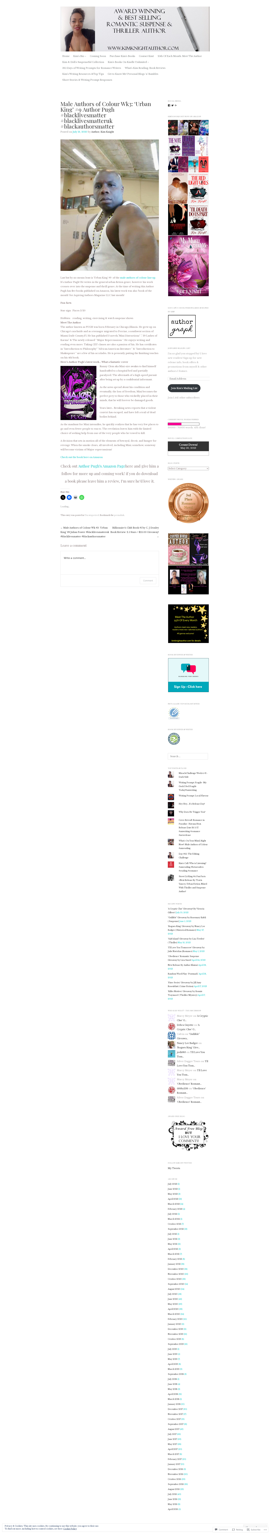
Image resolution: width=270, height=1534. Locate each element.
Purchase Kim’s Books (122, 56)
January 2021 (174, 1264)
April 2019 (173, 1364)
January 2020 (174, 1324)
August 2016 (174, 1489)
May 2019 (172, 1359)
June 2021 (172, 1239)
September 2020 (176, 1284)
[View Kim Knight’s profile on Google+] (176, 105)
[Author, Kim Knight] (135, 29)
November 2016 (175, 1474)
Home (66, 56)
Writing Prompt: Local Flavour (193, 796)
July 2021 (172, 1234)
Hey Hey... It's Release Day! (192, 804)
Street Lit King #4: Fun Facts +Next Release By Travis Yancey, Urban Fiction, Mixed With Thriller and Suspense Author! (193, 884)
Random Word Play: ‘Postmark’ (183, 974)
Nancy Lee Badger (187, 1043)
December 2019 (175, 1329)
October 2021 (174, 1224)
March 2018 (173, 1399)
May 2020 (173, 1304)
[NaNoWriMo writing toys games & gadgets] (188, 424)
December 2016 (175, 1469)
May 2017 (172, 1444)
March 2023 (174, 1204)
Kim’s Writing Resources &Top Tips (83, 74)
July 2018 (172, 1379)
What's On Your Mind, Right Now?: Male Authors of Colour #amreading (193, 844)
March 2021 (173, 1254)
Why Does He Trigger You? (192, 812)
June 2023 (173, 1189)
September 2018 (176, 1374)
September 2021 (176, 1229)
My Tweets (174, 1168)
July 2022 (172, 1214)
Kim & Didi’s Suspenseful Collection (83, 62)
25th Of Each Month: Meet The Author (180, 56)
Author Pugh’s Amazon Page (101, 465)
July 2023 (172, 1184)
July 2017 (172, 1434)
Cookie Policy (70, 1529)
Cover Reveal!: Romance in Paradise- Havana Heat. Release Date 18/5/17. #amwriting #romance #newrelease (192, 827)
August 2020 (174, 1289)
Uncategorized (92, 515)
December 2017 (175, 1409)
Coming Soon (98, 56)
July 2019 (172, 1349)
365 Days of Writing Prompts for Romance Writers (91, 68)
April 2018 (173, 1394)
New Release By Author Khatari (183, 965)
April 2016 (173, 1509)
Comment (148, 580)
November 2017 (175, 1414)
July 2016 (172, 1494)
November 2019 (175, 1334)
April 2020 (173, 1309)
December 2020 (176, 1269)
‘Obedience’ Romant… (189, 1083)
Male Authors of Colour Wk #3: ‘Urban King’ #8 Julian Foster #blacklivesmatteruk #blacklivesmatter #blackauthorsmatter (84, 532)
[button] (173, 128)
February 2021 (175, 1259)
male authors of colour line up (137, 277)
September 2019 (176, 1344)
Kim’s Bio (78, 56)
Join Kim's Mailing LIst (179, 348)
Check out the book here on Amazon (81, 457)
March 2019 (173, 1369)
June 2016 (172, 1499)
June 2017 (172, 1439)
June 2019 (172, 1354)
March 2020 (174, 1314)
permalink (119, 515)
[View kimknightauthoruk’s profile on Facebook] (169, 105)
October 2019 (174, 1339)
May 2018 (172, 1389)
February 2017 (175, 1459)
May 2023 (173, 1194)
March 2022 (174, 1219)
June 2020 (173, 1299)
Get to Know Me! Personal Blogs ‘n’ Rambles (133, 74)
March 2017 (173, 1454)
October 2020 (175, 1279)
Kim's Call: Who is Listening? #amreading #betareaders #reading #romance (192, 867)
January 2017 (174, 1464)
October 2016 (174, 1479)
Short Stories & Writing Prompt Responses (87, 79)
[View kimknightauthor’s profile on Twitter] (172, 105)
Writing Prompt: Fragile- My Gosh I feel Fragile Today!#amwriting (193, 786)
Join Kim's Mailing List (184, 388)
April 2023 (173, 1199)
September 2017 (175, 1424)
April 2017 (173, 1449)
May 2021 (172, 1244)
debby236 (182, 1088)
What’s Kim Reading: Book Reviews (145, 68)
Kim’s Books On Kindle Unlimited (127, 62)
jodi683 (181, 1052)
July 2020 (173, 1294)
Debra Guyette (185, 1025)
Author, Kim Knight (102, 131)
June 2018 (172, 1384)
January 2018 (174, 1404)
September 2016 (176, 1484)
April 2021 (173, 1249)
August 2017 (173, 1429)
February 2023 (175, 1209)
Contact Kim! (146, 56)
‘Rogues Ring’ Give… (188, 1047)
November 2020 (176, 1274)
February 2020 (175, 1319)
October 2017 (174, 1419)
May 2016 (172, 1504)
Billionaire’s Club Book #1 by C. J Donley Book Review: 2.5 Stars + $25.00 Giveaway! (134, 532)
